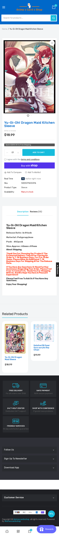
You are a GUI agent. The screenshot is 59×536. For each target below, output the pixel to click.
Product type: (10, 188)
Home (4, 29)
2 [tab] (31, 115)
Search (53, 18)
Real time (8, 179)
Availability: (9, 192)
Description (23, 212)
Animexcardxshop (13, 521)
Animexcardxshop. (21, 519)
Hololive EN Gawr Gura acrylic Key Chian (42, 347)
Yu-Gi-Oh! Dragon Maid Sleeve (13, 358)
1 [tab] (28, 115)
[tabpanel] (29, 76)
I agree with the (23, 159)
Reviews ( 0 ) (36, 212)
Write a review (10, 131)
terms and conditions (30, 159)
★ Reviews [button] (57, 269)
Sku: (6, 183)
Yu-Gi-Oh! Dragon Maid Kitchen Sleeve (29, 124)
